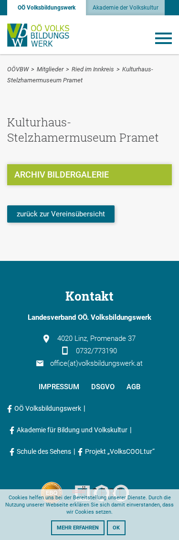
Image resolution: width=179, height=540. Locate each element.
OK (116, 528)
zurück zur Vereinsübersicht (61, 214)
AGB (133, 386)
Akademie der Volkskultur (125, 7)
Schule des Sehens (44, 451)
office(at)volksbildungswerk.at (96, 363)
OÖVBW (18, 69)
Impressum (59, 386)
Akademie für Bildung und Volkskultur (72, 430)
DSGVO (103, 386)
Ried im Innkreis (93, 69)
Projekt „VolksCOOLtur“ (120, 451)
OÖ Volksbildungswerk (46, 7)
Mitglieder (50, 69)
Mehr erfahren (78, 528)
